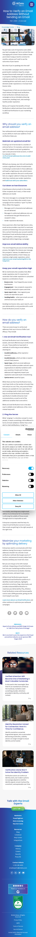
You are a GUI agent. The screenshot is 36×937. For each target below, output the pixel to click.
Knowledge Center (8, 27)
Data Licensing (18, 821)
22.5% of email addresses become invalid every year (16, 157)
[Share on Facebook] (9, 613)
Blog (18, 27)
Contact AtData (18, 862)
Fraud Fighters (18, 818)
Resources (18, 829)
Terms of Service (18, 926)
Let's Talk (17, 808)
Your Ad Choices (18, 929)
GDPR (18, 923)
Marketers (18, 816)
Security (18, 854)
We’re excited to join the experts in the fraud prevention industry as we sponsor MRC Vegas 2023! (18, 636)
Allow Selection (18, 500)
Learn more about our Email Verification (16, 600)
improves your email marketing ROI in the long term (17, 260)
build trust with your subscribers (16, 181)
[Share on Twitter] (15, 613)
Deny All (18, 506)
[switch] (31, 474)
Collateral (18, 835)
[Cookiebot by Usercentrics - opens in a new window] (25, 429)
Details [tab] (18, 435)
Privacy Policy (18, 920)
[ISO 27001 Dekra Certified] (18, 903)
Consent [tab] (6, 435)
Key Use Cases (18, 824)
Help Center (18, 838)
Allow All (18, 495)
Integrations (18, 840)
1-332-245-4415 (18, 865)
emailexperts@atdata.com (18, 868)
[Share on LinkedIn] (21, 613)
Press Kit (18, 857)
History (18, 849)
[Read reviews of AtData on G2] (18, 889)
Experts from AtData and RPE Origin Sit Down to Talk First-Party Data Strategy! (18, 626)
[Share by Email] (27, 613)
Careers (18, 851)
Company (18, 846)
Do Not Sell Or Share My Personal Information (18, 933)
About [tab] (29, 435)
